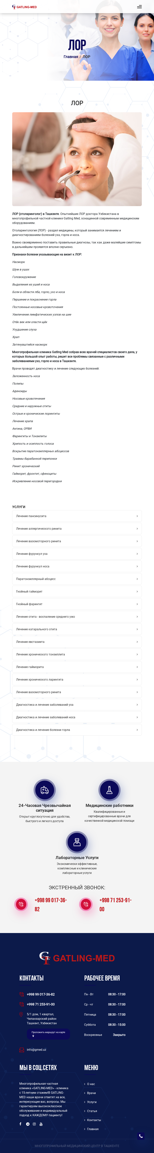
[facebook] (21, 1124)
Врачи (91, 1093)
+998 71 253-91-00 (116, 905)
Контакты (94, 1120)
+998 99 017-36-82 (51, 905)
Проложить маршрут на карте (48, 1032)
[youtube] (41, 1124)
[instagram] (35, 1124)
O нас (91, 1084)
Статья (92, 1111)
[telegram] (28, 1124)
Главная (71, 56)
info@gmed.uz (36, 1049)
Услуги (92, 1102)
